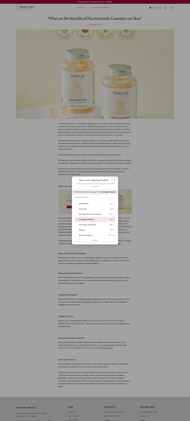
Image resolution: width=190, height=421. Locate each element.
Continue (95, 240)
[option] (95, 203)
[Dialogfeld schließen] (114, 180)
